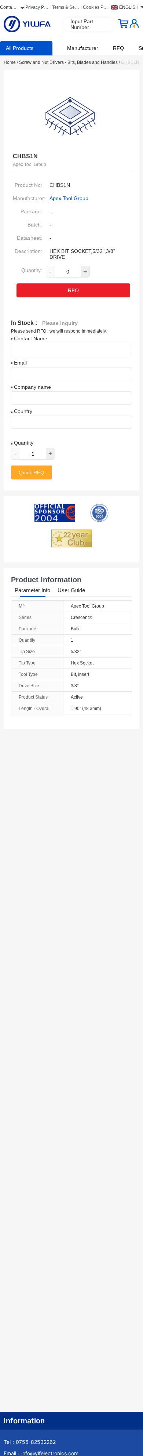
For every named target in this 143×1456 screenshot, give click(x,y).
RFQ (118, 48)
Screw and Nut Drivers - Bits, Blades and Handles (69, 62)
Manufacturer (82, 48)
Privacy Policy (37, 8)
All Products (19, 48)
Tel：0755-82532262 (30, 1442)
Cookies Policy (95, 8)
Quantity (22, 443)
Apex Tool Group (69, 198)
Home (11, 62)
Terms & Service (66, 8)
